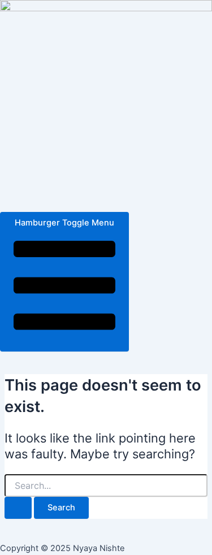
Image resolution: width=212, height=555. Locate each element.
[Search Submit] (18, 508)
